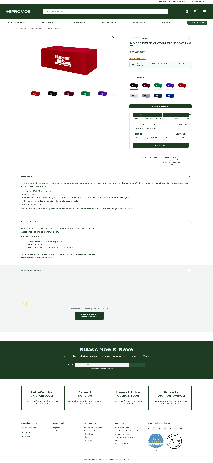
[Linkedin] (149, 428)
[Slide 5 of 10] (102, 93)
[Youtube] (181, 428)
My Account (58, 431)
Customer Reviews (31, 271)
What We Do (47, 22)
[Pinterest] (165, 428)
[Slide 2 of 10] (52, 93)
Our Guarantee (123, 428)
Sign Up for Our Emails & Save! (171, 2)
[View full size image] (112, 36)
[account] (187, 11)
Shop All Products (16, 22)
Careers (88, 440)
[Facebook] (159, 428)
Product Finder (197, 22)
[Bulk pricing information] (190, 115)
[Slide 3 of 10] (69, 93)
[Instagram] (154, 428)
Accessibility (121, 443)
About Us (88, 434)
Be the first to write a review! (89, 315)
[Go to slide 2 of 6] (115, 94)
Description (27, 176)
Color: (137, 77)
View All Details (137, 59)
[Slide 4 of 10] (86, 93)
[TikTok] (170, 428)
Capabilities (77, 22)
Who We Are (107, 22)
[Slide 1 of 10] (35, 93)
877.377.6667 (200, 2)
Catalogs (166, 22)
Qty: (137, 124)
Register (57, 428)
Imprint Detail (28, 222)
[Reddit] (176, 428)
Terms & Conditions (125, 437)
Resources (137, 22)
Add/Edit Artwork (161, 106)
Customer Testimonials (127, 431)
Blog (86, 437)
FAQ (117, 440)
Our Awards (90, 431)
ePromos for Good (93, 428)
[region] (139, 38)
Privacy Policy (122, 434)
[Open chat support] (204, 11)
